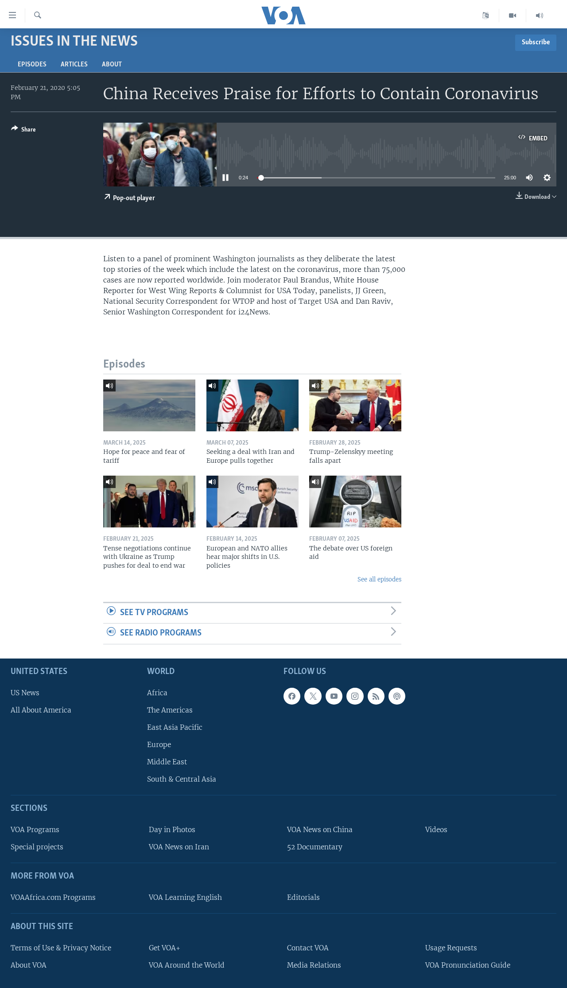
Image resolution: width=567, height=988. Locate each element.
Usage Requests (451, 948)
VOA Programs (35, 829)
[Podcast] (396, 696)
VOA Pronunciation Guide (467, 965)
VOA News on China (320, 829)
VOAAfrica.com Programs (53, 897)
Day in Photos (172, 829)
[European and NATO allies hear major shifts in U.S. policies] (252, 501)
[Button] (23, 131)
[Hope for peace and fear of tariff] (149, 405)
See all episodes (379, 579)
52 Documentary (314, 847)
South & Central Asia (181, 779)
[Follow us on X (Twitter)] (312, 696)
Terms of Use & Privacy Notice (61, 948)
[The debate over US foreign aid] (355, 501)
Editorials (303, 897)
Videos (436, 829)
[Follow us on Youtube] (334, 696)
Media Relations (314, 965)
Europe (159, 744)
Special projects (37, 847)
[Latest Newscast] (539, 15)
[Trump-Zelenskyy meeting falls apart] (355, 405)
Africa (157, 693)
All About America (41, 710)
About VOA (29, 965)
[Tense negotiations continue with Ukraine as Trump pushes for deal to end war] (149, 501)
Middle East (167, 762)
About (112, 64)
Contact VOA (308, 948)
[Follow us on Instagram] (354, 696)
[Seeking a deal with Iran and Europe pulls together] (252, 405)
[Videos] (512, 15)
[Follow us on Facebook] (292, 696)
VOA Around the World (187, 965)
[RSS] (376, 696)
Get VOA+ (164, 948)
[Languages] (485, 15)
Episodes (32, 64)
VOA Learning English (185, 897)
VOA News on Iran (179, 847)
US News (25, 693)
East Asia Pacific (174, 727)
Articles (74, 64)
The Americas (170, 710)
